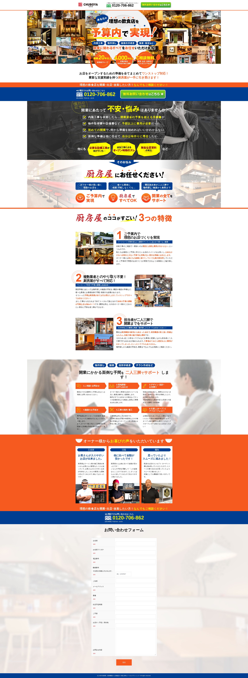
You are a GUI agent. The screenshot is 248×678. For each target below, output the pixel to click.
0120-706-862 (123, 5)
